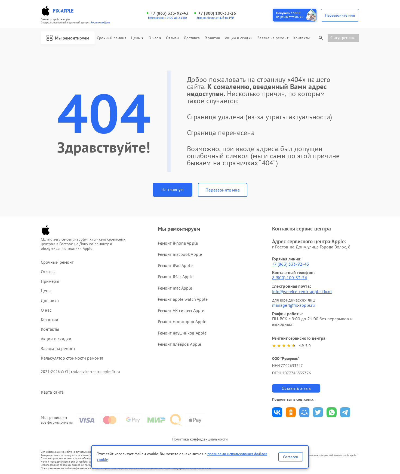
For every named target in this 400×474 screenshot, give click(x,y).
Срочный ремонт (111, 38)
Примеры (50, 281)
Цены (135, 38)
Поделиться (277, 412)
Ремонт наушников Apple (182, 333)
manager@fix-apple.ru (293, 305)
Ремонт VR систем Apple (181, 310)
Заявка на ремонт (272, 38)
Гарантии (212, 38)
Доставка (192, 38)
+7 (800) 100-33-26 (217, 13)
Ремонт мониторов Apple (182, 321)
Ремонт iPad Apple (175, 265)
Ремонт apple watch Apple (183, 299)
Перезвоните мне (222, 190)
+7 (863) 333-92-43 (169, 13)
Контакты (301, 38)
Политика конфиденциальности (200, 439)
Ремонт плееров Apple (179, 344)
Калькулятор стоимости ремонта (72, 358)
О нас (153, 38)
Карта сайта (52, 392)
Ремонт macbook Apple (180, 254)
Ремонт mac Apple (175, 288)
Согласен (290, 456)
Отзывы (172, 38)
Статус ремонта (343, 37)
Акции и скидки (238, 38)
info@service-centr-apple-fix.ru (302, 291)
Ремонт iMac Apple (175, 276)
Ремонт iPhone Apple (178, 243)
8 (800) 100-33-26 (289, 277)
